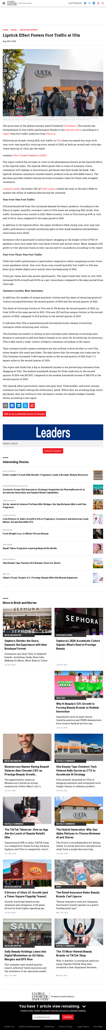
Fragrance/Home (9, 501)
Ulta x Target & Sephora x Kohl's (30, 155)
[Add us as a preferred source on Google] (32, 405)
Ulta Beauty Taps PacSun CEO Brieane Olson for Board (31, 563)
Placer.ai (50, 133)
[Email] (5, 405)
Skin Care (6, 574)
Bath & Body (7, 530)
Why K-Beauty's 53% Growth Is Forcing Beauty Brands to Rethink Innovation (77, 707)
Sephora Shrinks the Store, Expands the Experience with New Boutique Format (26, 644)
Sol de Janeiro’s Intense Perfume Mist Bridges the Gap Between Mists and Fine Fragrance (44, 506)
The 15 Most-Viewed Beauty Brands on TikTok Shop (74, 953)
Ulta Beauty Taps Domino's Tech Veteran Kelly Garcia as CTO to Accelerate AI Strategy (76, 770)
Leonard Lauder (11, 188)
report (6, 133)
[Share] (12, 405)
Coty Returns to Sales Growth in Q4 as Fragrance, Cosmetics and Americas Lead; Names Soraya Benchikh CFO (46, 520)
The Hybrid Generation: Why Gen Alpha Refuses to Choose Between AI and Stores (78, 833)
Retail (14, 30)
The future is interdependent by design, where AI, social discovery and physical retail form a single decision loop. (78, 846)
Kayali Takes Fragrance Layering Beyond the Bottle (30, 548)
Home (5, 30)
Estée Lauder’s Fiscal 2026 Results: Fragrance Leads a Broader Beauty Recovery (45, 475)
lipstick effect (74, 129)
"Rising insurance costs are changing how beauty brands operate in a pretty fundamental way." (77, 905)
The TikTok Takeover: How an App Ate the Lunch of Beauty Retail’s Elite (26, 833)
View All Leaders (53, 450)
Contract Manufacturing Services (15, 486)
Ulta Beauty (69, 125)
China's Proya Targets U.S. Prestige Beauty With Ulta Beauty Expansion (40, 577)
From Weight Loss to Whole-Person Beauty (25, 533)
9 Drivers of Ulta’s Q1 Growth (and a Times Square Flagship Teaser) (26, 894)
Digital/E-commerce (65, 761)
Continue (68, 1017)
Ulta (58, 140)
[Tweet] (25, 405)
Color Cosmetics (9, 471)
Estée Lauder (48, 188)
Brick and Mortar (28, 30)
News (58, 887)
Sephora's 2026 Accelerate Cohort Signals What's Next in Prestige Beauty (78, 644)
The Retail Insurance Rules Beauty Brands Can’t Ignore (78, 894)
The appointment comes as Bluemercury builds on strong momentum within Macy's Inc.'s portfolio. (23, 783)
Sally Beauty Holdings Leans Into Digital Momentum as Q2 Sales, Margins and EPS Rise (25, 955)
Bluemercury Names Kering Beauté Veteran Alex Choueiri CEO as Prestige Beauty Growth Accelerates (27, 770)
